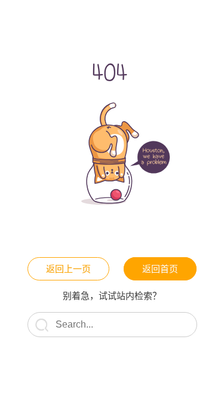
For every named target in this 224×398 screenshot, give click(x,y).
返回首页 (160, 269)
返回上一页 (68, 269)
